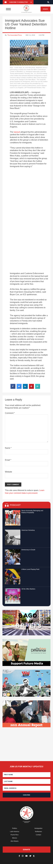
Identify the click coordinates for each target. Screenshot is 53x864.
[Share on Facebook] (12, 388)
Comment (10, 413)
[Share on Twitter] (19, 388)
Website (8, 472)
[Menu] (8, 9)
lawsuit (17, 132)
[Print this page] (37, 388)
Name (8, 448)
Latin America (14, 831)
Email (8, 460)
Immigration (38, 828)
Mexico (14, 838)
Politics (14, 828)
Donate (45, 9)
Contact (38, 835)
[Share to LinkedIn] (25, 388)
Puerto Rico (14, 835)
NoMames (38, 831)
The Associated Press (14, 35)
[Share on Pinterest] (31, 388)
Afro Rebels (14, 841)
